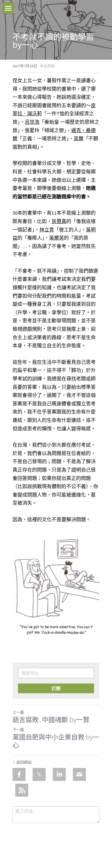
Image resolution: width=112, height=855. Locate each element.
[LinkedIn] (59, 774)
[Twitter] (39, 774)
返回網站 (24, 762)
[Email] (79, 774)
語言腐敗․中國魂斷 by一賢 (51, 720)
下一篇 (18, 729)
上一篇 (18, 712)
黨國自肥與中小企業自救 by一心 (56, 741)
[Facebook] (19, 774)
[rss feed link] (21, 790)
